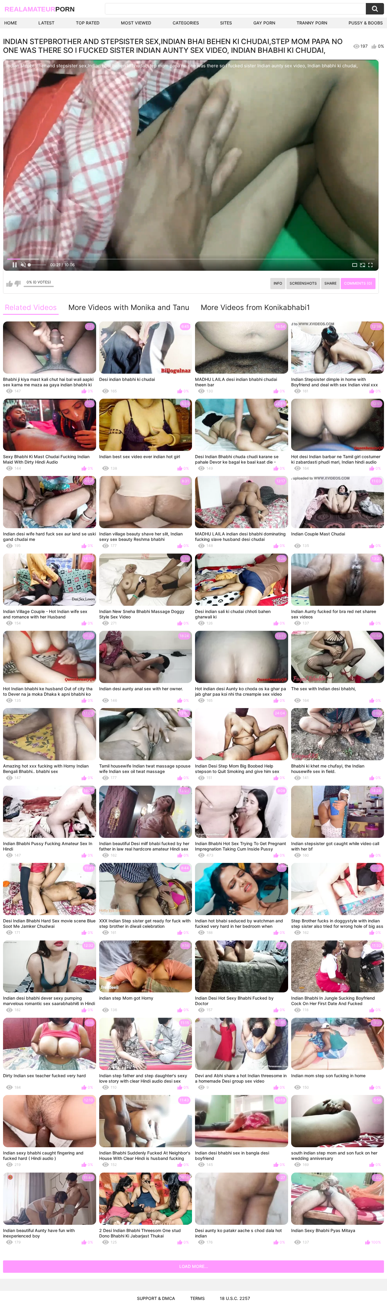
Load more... (193, 1266)
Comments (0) (358, 283)
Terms (197, 1298)
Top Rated (87, 22)
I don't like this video (17, 284)
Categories (186, 22)
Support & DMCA (156, 1298)
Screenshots (303, 283)
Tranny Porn (312, 22)
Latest (46, 22)
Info (278, 283)
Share (330, 283)
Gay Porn (264, 22)
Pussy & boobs (366, 22)
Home (10, 22)
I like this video (9, 284)
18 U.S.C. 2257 (235, 1298)
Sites (226, 22)
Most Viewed (136, 22)
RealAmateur (40, 9)
